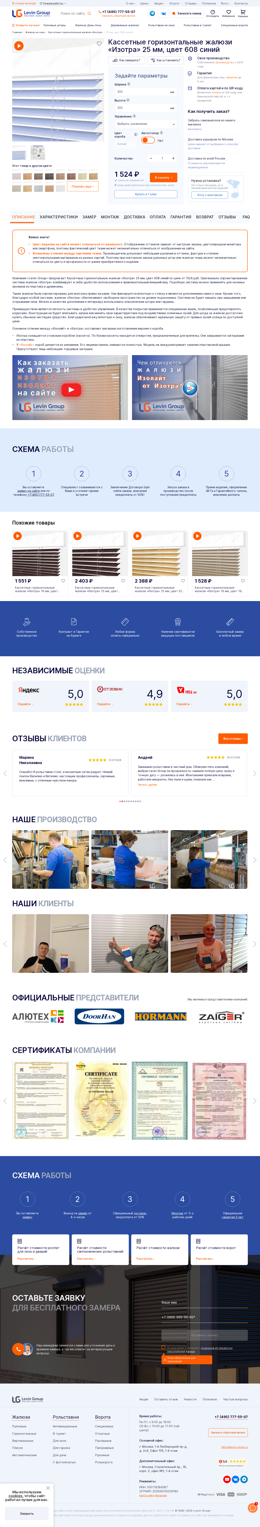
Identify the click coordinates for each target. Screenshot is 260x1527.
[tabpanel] (58, 90)
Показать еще (81, 186)
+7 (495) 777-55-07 (118, 12)
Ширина (120, 84)
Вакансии (161, 1495)
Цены (144, 3)
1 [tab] (120, 801)
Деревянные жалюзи (125, 25)
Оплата (158, 217)
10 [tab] (140, 801)
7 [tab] (133, 801)
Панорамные (104, 1448)
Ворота (103, 1417)
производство (225, 62)
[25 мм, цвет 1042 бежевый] (50, 187)
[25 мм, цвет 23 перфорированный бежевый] (17, 187)
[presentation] (146, 91)
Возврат (205, 217)
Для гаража (61, 1448)
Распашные (103, 1441)
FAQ (246, 217)
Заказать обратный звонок (228, 1432)
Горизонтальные (24, 1433)
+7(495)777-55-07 (41, 494)
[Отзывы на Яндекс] (232, 1463)
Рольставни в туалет (198, 25)
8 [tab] (135, 801)
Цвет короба (120, 134)
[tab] (22, 217)
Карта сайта (146, 1495)
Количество (124, 158)
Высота (120, 100)
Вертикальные (22, 1441)
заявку (27, 1217)
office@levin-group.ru (234, 1447)
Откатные (102, 1433)
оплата (216, 92)
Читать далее (147, 784)
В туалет (59, 1433)
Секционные (104, 1426)
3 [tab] (124, 801)
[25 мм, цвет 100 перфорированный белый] (61, 187)
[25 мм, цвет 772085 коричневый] (72, 174)
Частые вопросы (235, 1399)
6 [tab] (131, 801)
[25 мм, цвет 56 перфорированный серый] (39, 187)
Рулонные (19, 1426)
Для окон (59, 1441)
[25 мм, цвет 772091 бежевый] (83, 174)
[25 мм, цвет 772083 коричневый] (61, 174)
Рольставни (66, 1417)
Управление (123, 116)
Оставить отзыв (166, 1399)
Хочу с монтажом (209, 195)
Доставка (134, 217)
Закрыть (27, 1513)
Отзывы (227, 217)
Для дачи (59, 1455)
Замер (89, 217)
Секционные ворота (234, 25)
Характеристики (59, 217)
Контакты (241, 3)
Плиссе (17, 1448)
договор (140, 1213)
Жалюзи (21, 1417)
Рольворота (104, 1462)
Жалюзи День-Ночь (88, 25)
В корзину (162, 177)
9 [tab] (138, 801)
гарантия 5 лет (233, 1217)
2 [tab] (122, 801)
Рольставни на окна (161, 25)
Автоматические (24, 1455)
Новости (190, 1399)
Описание (23, 217)
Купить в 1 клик (146, 194)
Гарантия (180, 217)
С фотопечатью (64, 1462)
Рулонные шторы (55, 25)
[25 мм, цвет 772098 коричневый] (50, 174)
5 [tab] (129, 801)
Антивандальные (65, 1426)
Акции (158, 3)
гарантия (231, 77)
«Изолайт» (27, 345)
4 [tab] (127, 801)
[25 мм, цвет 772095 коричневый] (39, 174)
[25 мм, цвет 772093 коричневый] (28, 174)
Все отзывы (232, 738)
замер (82, 1213)
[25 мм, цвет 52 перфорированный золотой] (28, 187)
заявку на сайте (28, 490)
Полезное (209, 3)
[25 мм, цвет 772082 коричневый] (94, 174)
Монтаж (110, 217)
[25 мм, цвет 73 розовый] (17, 174)
